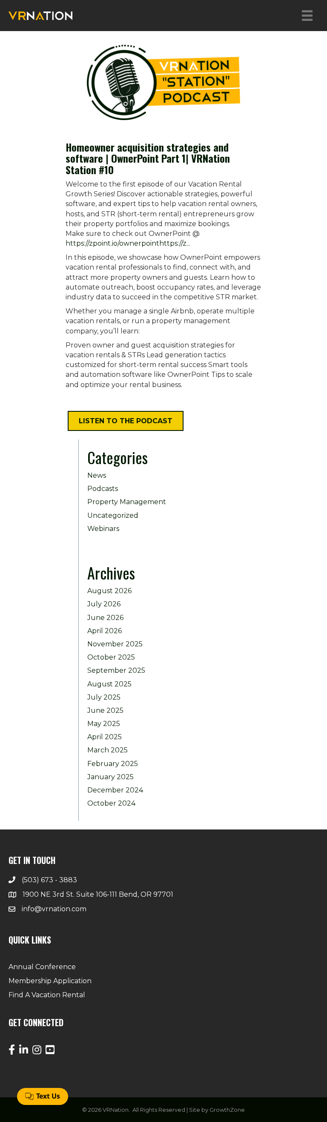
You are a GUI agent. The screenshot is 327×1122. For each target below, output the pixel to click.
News (96, 475)
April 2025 (104, 737)
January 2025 (110, 777)
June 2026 (105, 618)
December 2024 (115, 790)
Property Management (126, 502)
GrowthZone (227, 1109)
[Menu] (307, 15)
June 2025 (105, 710)
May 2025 (103, 724)
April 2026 (104, 631)
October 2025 (111, 657)
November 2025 (115, 644)
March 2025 (107, 750)
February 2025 (112, 764)
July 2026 (103, 604)
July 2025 (103, 697)
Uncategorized (112, 515)
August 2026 (109, 591)
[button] (126, 421)
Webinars (103, 529)
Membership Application (50, 981)
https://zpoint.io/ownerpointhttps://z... (128, 243)
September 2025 (116, 670)
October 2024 (111, 803)
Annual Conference (42, 967)
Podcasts (102, 489)
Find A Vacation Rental (47, 995)
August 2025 (109, 684)
